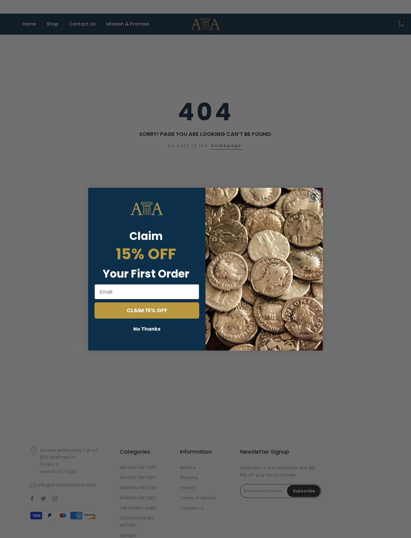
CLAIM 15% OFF (147, 310)
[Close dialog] (315, 195)
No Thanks (146, 329)
